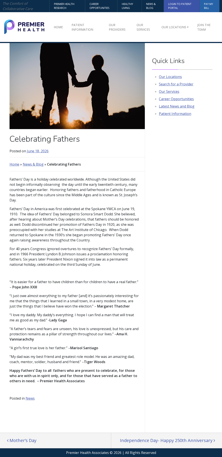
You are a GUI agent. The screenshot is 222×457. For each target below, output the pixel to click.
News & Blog (151, 6)
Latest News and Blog (176, 106)
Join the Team (204, 27)
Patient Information (82, 27)
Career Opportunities (99, 6)
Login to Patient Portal (179, 6)
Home (58, 27)
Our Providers (117, 27)
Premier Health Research (64, 6)
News (30, 398)
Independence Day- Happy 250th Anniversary (167, 440)
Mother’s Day (22, 440)
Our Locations (174, 27)
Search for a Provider (176, 84)
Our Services (143, 27)
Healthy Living (127, 6)
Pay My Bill (208, 6)
